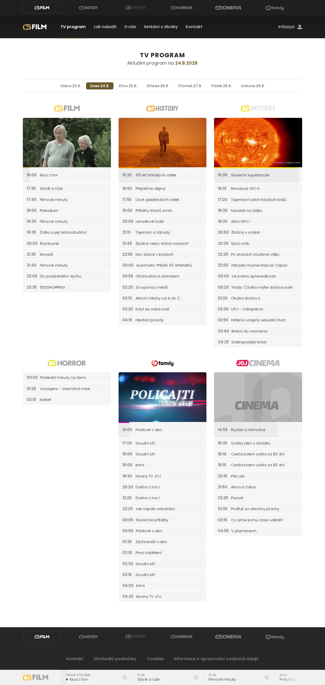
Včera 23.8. (70, 85)
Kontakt (194, 27)
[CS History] (88, 7)
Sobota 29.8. (253, 85)
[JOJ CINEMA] (228, 7)
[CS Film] (42, 7)
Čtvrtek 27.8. (190, 85)
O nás (130, 27)
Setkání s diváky (161, 27)
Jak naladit (105, 27)
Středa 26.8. (158, 85)
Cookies (155, 659)
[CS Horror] (181, 7)
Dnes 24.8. (99, 85)
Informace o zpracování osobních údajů (216, 659)
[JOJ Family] (275, 7)
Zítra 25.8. (128, 85)
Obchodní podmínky (115, 659)
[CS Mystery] (135, 7)
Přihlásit (286, 27)
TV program (73, 27)
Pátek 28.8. (221, 85)
